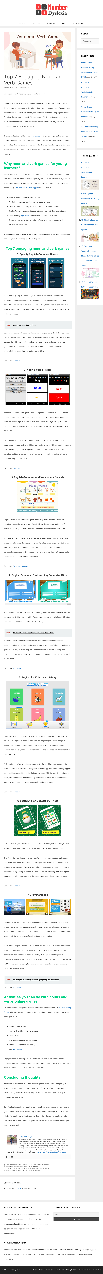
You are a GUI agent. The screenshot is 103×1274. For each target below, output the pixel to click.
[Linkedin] (9, 1157)
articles (18, 1164)
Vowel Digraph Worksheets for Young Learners (90, 112)
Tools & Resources (43, 1164)
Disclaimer (60, 1270)
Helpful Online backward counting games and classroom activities (27, 1168)
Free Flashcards (78, 23)
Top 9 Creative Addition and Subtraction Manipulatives (23, 1170)
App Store (25, 566)
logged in (17, 1189)
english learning (11, 1166)
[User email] (12, 1157)
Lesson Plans (51, 23)
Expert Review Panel (46, 1270)
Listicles (22, 23)
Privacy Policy (71, 1270)
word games (17, 1049)
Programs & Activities (29, 1164)
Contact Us (97, 1270)
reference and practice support (27, 188)
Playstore (16, 361)
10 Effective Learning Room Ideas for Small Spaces (89, 131)
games (19, 1166)
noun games (35, 136)
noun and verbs (33, 1166)
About (35, 1270)
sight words (25, 216)
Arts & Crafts (35, 23)
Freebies (63, 23)
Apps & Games (11, 1164)
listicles (24, 1166)
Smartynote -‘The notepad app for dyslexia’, (52, 1152)
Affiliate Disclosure (84, 1270)
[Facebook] (6, 1157)
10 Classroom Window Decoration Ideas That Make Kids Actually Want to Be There (90, 255)
